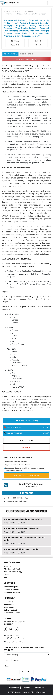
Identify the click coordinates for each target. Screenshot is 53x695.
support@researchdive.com (17, 501)
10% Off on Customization (26, 475)
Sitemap (26, 687)
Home (6, 11)
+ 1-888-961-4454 (14, 498)
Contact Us (39, 687)
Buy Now (26, 447)
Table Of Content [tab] (26, 54)
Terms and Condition (12, 613)
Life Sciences (28, 11)
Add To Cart (26, 440)
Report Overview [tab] (10, 54)
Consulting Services (12, 592)
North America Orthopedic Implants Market (23, 519)
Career (6, 574)
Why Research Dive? (12, 569)
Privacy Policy (9, 604)
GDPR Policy (8, 602)
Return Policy (9, 607)
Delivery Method (10, 610)
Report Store (15, 11)
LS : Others (15, 41)
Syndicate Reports (11, 587)
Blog (5, 577)
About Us (7, 566)
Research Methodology (13, 572)
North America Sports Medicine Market (21, 528)
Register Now (26, 672)
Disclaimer (14, 687)
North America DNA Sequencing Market (21, 549)
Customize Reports (11, 589)
